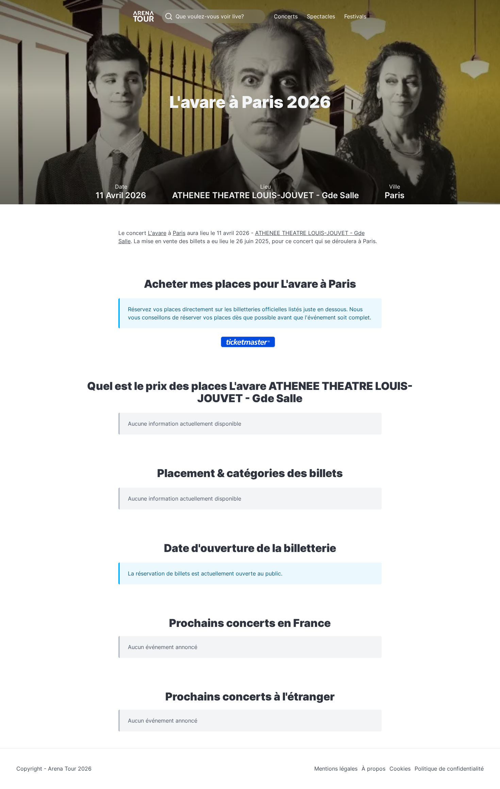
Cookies (400, 768)
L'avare (157, 233)
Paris (179, 233)
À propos (373, 768)
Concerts (286, 16)
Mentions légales (335, 768)
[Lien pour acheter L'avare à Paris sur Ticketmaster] (248, 341)
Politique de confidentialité (449, 768)
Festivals (355, 16)
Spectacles (321, 16)
